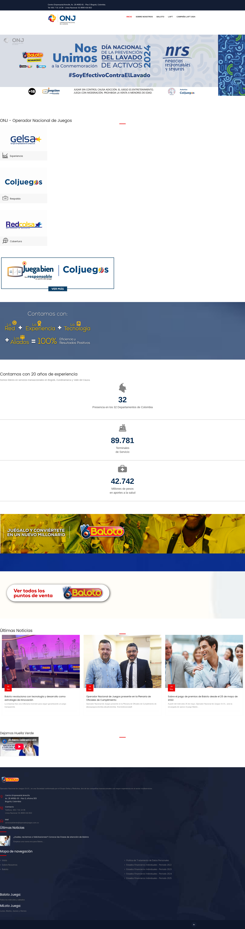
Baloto (160, 17)
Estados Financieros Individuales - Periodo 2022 (149, 864)
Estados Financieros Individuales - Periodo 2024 (149, 873)
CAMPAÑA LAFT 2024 (186, 17)
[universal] (62, 19)
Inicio (129, 17)
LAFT (170, 17)
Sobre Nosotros (144, 17)
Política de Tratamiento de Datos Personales (147, 860)
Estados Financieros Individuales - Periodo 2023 (149, 869)
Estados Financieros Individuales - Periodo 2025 (149, 878)
